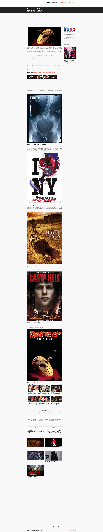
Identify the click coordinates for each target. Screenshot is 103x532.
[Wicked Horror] (51, 2)
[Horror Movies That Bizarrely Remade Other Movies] (35, 442)
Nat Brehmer (29, 11)
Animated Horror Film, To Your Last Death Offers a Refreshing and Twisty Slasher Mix (34, 461)
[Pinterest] (39, 412)
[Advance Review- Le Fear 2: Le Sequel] (53, 442)
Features (50, 5)
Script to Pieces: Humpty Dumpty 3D (32, 476)
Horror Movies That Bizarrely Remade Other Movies (35, 448)
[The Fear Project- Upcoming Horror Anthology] (53, 495)
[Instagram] (71, 29)
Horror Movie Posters (49, 407)
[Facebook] (34, 412)
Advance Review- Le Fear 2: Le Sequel (51, 448)
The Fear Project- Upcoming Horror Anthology (52, 526)
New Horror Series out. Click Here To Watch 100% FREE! (35, 270)
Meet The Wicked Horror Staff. (68, 40)
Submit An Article (73, 530)
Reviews (38, 5)
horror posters (58, 407)
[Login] (75, 6)
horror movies (54, 407)
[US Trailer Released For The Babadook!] (53, 456)
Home (29, 5)
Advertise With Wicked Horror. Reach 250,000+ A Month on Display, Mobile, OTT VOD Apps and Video (70, 43)
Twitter (34, 382)
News (34, 5)
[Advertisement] (51, 19)
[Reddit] (49, 412)
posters (61, 407)
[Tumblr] (54, 412)
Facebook (39, 382)
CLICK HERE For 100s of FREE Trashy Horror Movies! (44, 55)
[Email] (59, 412)
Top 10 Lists (45, 5)
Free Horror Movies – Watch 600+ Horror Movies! (68, 2)
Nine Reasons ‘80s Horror (44, 72)
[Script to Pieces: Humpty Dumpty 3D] (35, 470)
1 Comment (37, 11)
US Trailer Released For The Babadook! (51, 461)
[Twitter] (29, 412)
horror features (45, 407)
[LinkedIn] (44, 412)
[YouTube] (74, 29)
